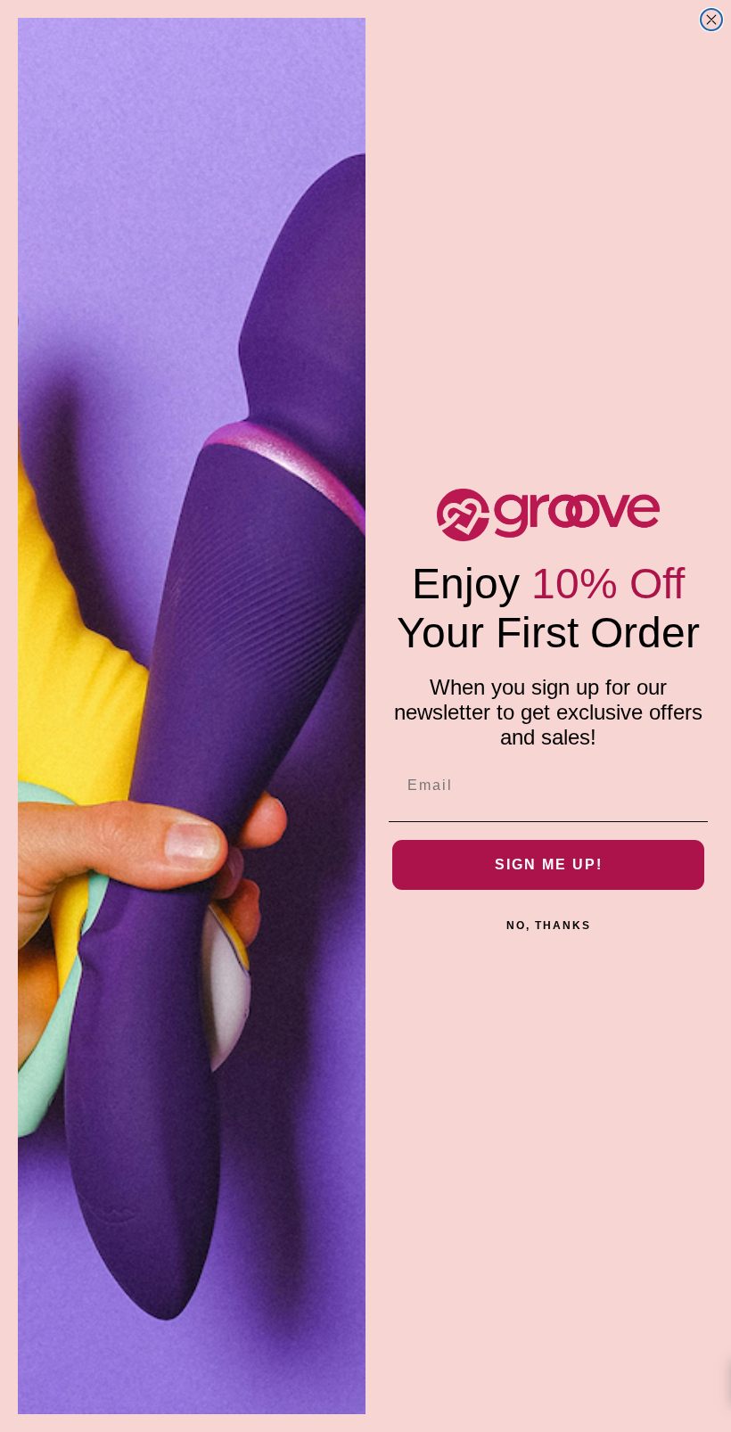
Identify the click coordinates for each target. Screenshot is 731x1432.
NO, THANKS (548, 925)
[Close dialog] (711, 19)
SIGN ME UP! (549, 864)
